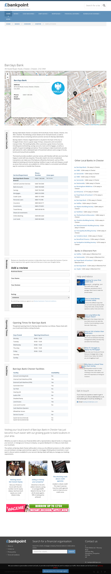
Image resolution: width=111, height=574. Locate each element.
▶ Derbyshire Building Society (85, 242)
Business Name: (16, 271)
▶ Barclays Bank (80, 167)
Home (8, 14)
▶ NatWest (79, 212)
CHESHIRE (27, 24)
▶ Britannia (79, 192)
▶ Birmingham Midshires (83, 186)
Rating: (13, 294)
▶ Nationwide (80, 183)
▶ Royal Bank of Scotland (84, 195)
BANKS (17, 24)
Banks (16, 14)
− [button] (7, 77)
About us (10, 546)
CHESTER (38, 24)
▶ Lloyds (78, 269)
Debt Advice (43, 14)
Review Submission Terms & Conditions (45, 301)
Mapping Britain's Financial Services (17, 9)
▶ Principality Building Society (85, 231)
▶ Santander (79, 174)
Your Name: (15, 278)
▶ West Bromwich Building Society (87, 225)
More (8, 19)
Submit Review (16, 306)
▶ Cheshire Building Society (84, 220)
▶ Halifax (78, 203)
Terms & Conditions (14, 555)
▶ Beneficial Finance (82, 239)
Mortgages (56, 14)
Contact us (11, 549)
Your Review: (15, 285)
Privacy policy (12, 552)
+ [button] (7, 74)
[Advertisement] (55, 46)
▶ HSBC (77, 170)
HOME (8, 24)
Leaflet (87, 124)
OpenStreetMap (95, 124)
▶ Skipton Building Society (84, 207)
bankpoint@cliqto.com (90, 402)
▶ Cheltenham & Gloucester (85, 215)
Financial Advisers (72, 14)
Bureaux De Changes (91, 14)
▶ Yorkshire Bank (81, 236)
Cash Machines (28, 14)
